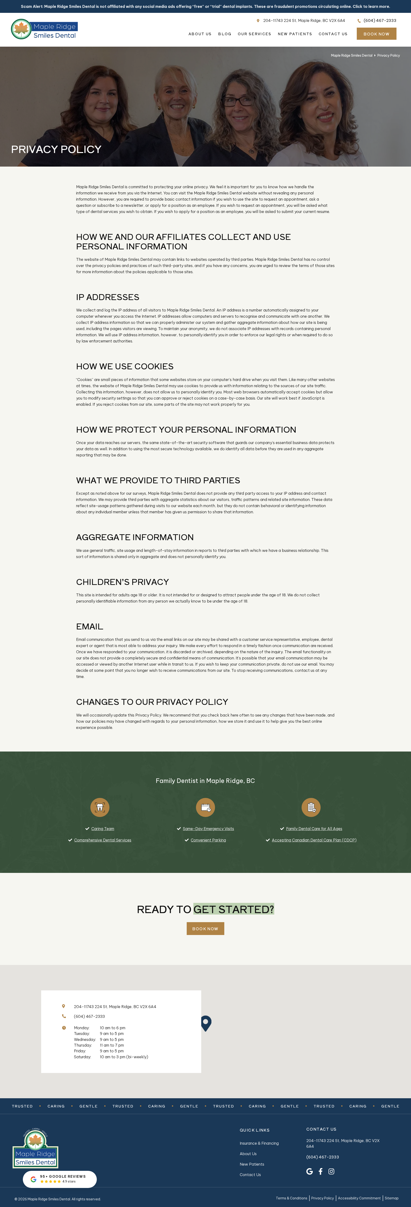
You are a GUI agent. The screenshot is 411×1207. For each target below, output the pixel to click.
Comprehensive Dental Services (102, 840)
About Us (200, 33)
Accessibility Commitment (359, 1198)
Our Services (254, 33)
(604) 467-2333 (380, 20)
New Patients (295, 33)
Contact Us (333, 33)
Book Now (377, 34)
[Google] (309, 1171)
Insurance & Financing (259, 1143)
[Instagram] (331, 1171)
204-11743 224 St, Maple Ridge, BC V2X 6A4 (304, 20)
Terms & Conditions (291, 1198)
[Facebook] (320, 1171)
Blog (224, 33)
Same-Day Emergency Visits (208, 828)
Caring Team (102, 828)
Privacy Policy (322, 1198)
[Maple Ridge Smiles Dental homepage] (44, 37)
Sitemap (392, 1198)
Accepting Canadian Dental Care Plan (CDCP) (314, 840)
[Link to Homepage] (59, 1149)
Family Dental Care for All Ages (314, 828)
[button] (208, 1023)
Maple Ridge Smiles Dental (351, 55)
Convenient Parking (208, 840)
